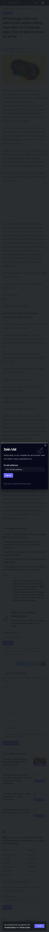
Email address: (11, 465)
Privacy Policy (10, 927)
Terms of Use (24, 927)
